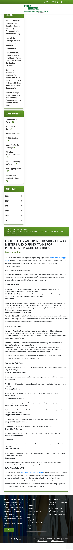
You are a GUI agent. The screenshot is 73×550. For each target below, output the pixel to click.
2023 (7, 211)
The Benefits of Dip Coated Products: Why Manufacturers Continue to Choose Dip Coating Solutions (13, 59)
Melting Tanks (22, 229)
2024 (7, 206)
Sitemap (29, 528)
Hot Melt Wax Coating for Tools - (13, 178)
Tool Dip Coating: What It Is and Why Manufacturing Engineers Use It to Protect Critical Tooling (13, 98)
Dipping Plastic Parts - (11, 120)
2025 (7, 201)
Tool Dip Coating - (12, 139)
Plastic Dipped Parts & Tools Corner (36, 524)
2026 (7, 196)
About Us (30, 506)
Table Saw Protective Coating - (13, 154)
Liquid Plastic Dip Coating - (12, 146)
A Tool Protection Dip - (12, 127)
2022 (7, 215)
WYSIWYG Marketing (57, 541)
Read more (9, 530)
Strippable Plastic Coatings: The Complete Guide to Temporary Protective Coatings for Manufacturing (13, 27)
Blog (13, 229)
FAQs (28, 517)
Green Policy (31, 514)
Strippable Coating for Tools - (13, 163)
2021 (7, 220)
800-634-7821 (50, 2)
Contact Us (30, 520)
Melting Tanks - (13, 133)
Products (30, 509)
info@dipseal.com (64, 2)
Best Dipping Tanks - (13, 170)
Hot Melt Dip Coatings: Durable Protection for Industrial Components (13, 43)
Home (7, 229)
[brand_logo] (36, 9)
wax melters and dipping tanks (32, 472)
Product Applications (34, 511)
